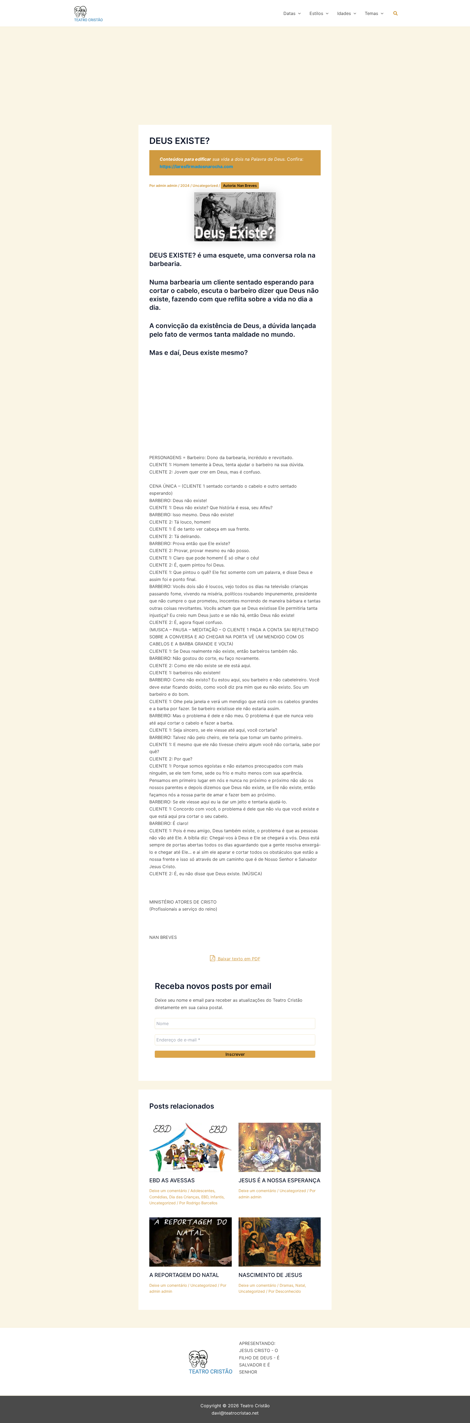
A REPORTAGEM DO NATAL (184, 1275)
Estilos (316, 13)
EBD (204, 1197)
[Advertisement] (235, 85)
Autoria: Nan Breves (240, 185)
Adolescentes (202, 1190)
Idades (344, 13)
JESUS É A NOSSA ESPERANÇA (279, 1180)
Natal (300, 1285)
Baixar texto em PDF (238, 958)
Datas (289, 13)
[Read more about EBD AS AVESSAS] (190, 1147)
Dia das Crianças (184, 1197)
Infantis (217, 1197)
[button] (298, 13)
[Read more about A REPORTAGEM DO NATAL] (190, 1241)
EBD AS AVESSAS (172, 1180)
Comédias (158, 1197)
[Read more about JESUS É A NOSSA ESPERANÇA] (280, 1147)
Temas (371, 13)
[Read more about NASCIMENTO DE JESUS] (280, 1241)
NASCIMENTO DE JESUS (270, 1275)
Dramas (286, 1285)
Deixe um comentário (168, 1190)
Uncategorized (205, 185)
